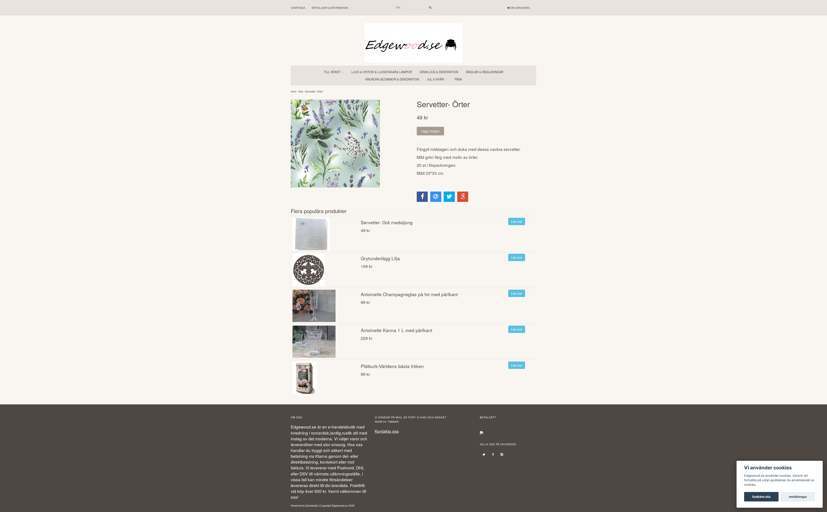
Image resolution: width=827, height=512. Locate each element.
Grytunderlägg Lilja (380, 258)
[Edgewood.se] (413, 40)
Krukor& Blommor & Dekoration (392, 79)
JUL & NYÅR (436, 79)
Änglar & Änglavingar (484, 72)
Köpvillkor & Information (330, 7)
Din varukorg (520, 7)
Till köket (333, 72)
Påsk (458, 79)
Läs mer (516, 221)
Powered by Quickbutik (304, 505)
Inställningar (798, 496)
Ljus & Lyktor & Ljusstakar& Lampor (381, 72)
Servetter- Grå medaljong (387, 222)
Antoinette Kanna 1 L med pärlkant (396, 330)
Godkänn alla (761, 496)
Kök (300, 91)
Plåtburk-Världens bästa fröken (392, 366)
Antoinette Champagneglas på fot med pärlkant (409, 294)
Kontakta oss (387, 431)
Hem (293, 91)
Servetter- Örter (314, 91)
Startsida (298, 7)
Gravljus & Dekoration (439, 72)
